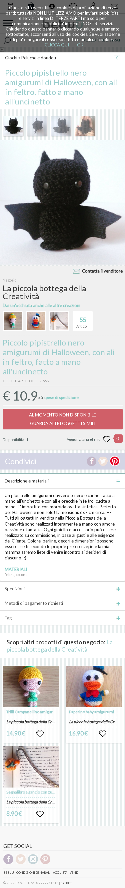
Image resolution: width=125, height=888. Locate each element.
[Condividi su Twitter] (103, 461)
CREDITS (66, 883)
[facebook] (8, 863)
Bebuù (8, 872)
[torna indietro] (117, 58)
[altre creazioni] (13, 321)
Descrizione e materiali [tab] (27, 480)
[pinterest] (45, 863)
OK (80, 44)
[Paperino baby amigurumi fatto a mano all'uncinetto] (94, 686)
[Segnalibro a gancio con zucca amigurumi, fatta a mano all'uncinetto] (31, 767)
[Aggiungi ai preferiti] (106, 439)
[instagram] (33, 863)
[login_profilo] (40, 733)
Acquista (60, 872)
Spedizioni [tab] (15, 588)
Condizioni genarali (33, 872)
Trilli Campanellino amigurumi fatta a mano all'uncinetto (55, 711)
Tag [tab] (8, 617)
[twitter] (21, 863)
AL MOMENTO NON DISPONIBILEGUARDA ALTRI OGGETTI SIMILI (62, 419)
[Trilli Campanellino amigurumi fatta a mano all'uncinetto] (31, 686)
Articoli (82, 322)
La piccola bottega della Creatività (60, 645)
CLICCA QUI (57, 44)
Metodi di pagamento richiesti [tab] (34, 603)
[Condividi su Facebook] (92, 461)
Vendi (74, 872)
